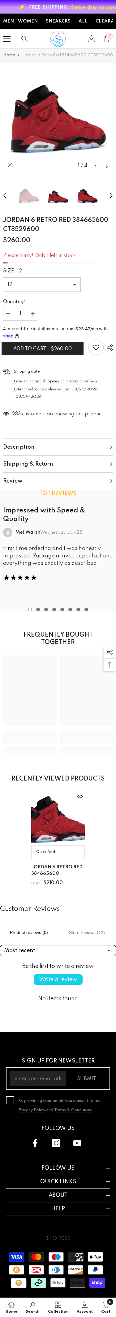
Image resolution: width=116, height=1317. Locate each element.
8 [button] (86, 609)
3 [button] (46, 609)
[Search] (24, 39)
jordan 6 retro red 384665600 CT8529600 (57, 871)
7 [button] (78, 609)
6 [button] (70, 609)
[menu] (7, 39)
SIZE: (12, 271)
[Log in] (91, 38)
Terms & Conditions (73, 1110)
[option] (58, 117)
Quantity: (14, 302)
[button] (95, 166)
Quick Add (45, 852)
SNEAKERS (58, 21)
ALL (83, 21)
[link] (30, 737)
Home (9, 55)
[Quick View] (80, 796)
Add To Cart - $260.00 (44, 349)
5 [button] (62, 609)
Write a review (58, 979)
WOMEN (28, 21)
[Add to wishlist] (96, 347)
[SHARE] (108, 347)
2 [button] (38, 609)
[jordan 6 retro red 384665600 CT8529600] (58, 818)
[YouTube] (77, 1143)
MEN (8, 21)
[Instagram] (56, 1143)
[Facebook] (35, 1143)
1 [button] (30, 609)
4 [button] (54, 609)
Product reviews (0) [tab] (29, 932)
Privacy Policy (32, 1110)
